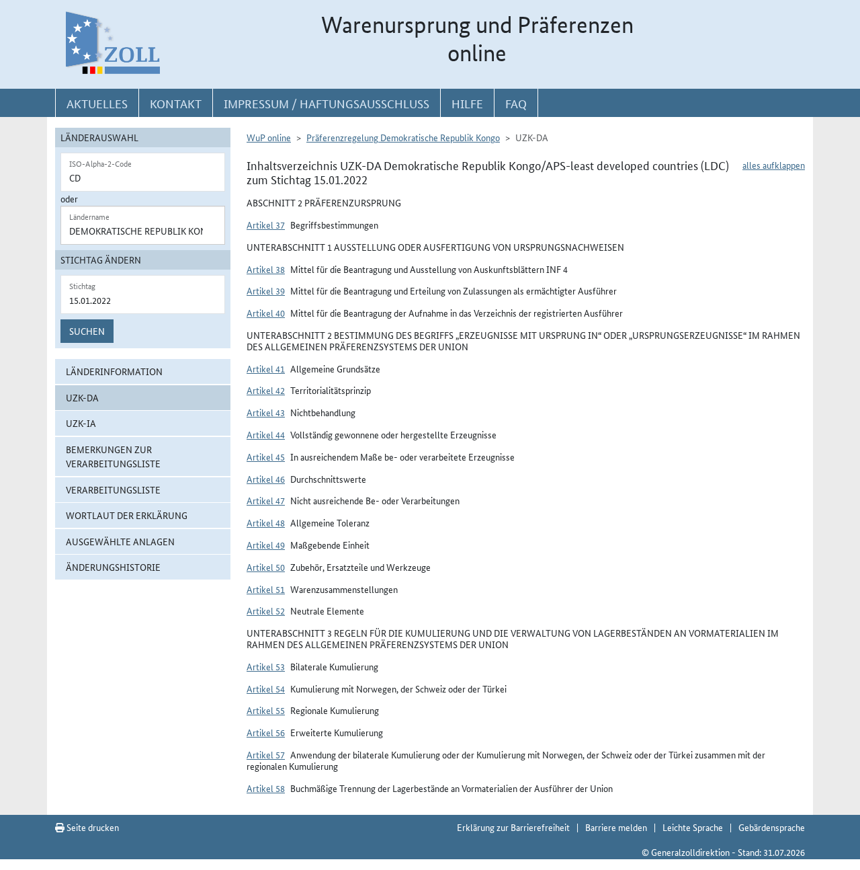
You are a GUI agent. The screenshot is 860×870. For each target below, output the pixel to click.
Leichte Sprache (692, 827)
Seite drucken (91, 827)
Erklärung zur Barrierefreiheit (513, 827)
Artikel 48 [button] (266, 522)
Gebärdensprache (771, 827)
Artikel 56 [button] (266, 732)
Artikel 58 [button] (266, 788)
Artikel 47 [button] (266, 500)
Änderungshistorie (113, 567)
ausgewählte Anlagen (120, 541)
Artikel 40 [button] (266, 312)
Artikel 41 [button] (266, 368)
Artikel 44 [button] (266, 434)
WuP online (269, 137)
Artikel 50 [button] (266, 567)
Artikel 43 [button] (266, 412)
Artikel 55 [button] (266, 710)
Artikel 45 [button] (266, 456)
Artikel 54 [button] (266, 688)
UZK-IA (81, 423)
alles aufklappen (773, 164)
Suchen (87, 331)
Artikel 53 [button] (266, 666)
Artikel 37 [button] (266, 224)
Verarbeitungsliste (113, 489)
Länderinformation (114, 371)
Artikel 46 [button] (266, 478)
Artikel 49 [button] (266, 544)
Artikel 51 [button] (266, 589)
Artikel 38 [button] (266, 269)
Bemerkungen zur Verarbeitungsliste (113, 456)
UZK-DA (82, 397)
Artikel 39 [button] (266, 290)
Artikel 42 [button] (266, 390)
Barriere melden (616, 827)
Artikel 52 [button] (266, 610)
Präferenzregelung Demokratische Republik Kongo (403, 137)
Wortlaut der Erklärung (126, 515)
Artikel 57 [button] (266, 754)
